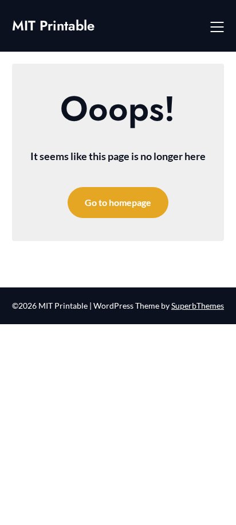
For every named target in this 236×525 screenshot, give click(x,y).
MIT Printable (53, 25)
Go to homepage (118, 202)
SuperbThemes (197, 305)
